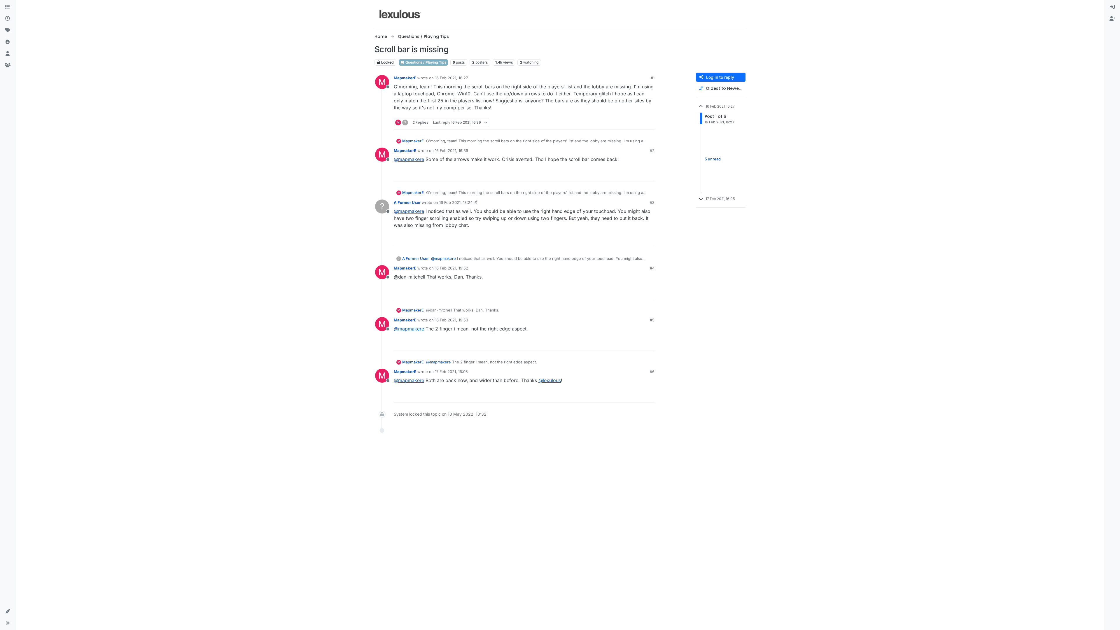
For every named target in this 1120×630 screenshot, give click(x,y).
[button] (7, 611)
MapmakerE (405, 78)
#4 (652, 268)
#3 (652, 202)
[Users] (7, 53)
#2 (652, 150)
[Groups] (7, 65)
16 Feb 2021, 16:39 (451, 150)
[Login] (1112, 7)
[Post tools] (649, 122)
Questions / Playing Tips (426, 62)
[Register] (1112, 18)
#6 (652, 371)
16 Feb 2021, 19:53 (451, 320)
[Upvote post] (627, 122)
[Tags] (7, 30)
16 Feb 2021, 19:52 (451, 268)
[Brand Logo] (400, 14)
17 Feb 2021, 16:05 (451, 371)
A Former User (407, 202)
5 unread (713, 159)
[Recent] (7, 18)
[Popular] (7, 42)
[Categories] (7, 7)
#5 (652, 320)
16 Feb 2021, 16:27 (451, 78)
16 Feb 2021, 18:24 (456, 202)
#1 (652, 78)
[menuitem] (1112, 7)
